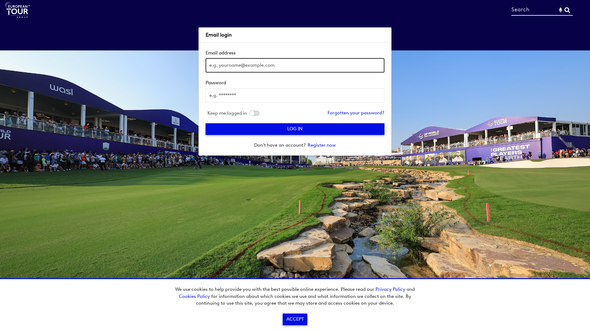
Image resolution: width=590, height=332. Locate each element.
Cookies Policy (194, 296)
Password (216, 82)
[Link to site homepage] (17, 16)
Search (567, 10)
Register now (322, 145)
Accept (295, 319)
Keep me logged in (227, 113)
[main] (295, 91)
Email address (221, 53)
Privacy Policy (390, 289)
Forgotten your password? (356, 113)
